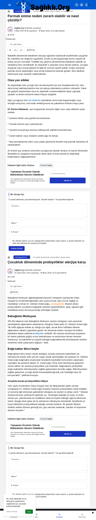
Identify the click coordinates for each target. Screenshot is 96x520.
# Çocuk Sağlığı (46, 165)
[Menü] (9, 5)
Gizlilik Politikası (11, 511)
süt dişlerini (34, 100)
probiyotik (38, 333)
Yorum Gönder (17, 248)
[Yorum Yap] (10, 50)
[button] (81, 5)
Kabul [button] (29, 512)
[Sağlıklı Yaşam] (43, 6)
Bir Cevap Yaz (17, 194)
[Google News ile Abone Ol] (16, 44)
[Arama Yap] (77, 5)
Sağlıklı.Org (19, 28)
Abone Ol (68, 180)
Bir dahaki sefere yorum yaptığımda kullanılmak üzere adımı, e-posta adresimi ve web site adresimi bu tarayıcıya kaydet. (48, 242)
